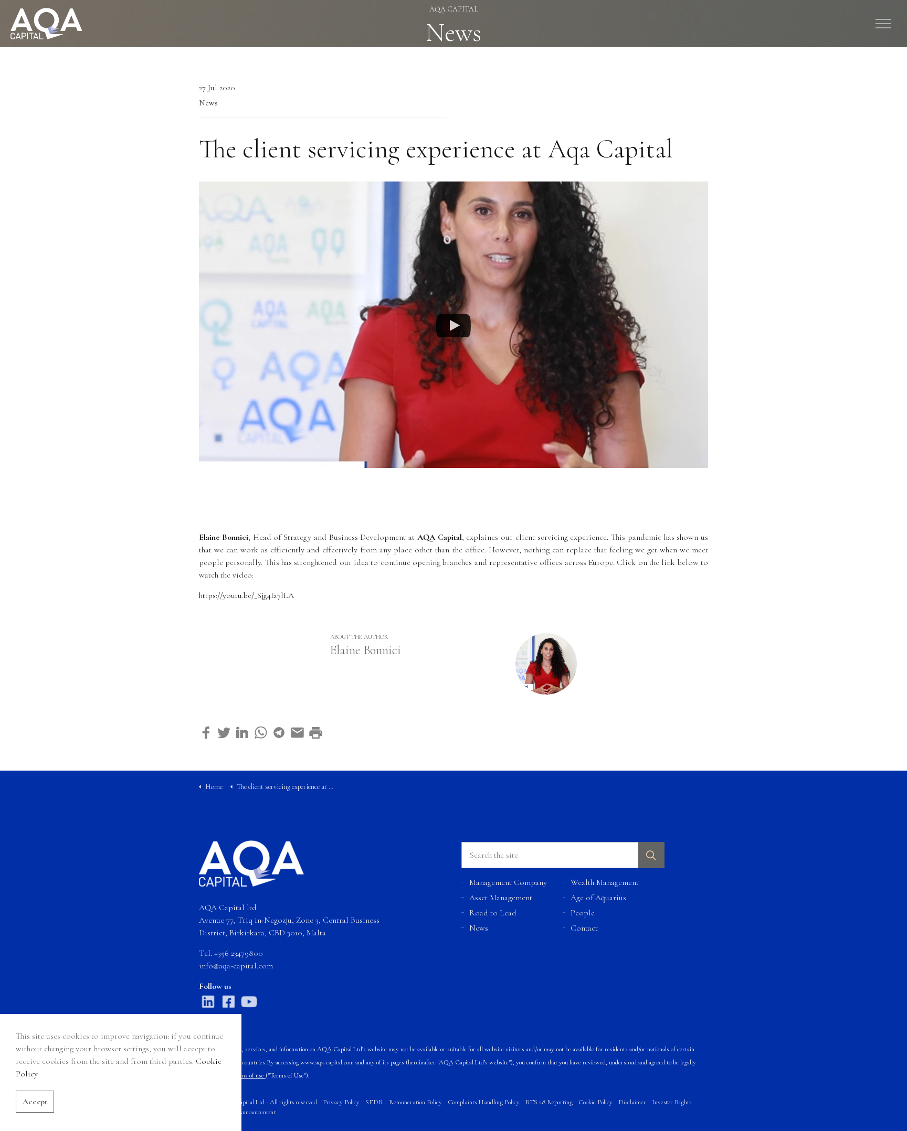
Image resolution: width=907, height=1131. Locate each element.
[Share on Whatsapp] (260, 732)
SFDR (374, 1102)
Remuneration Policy (415, 1102)
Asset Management (500, 897)
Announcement (257, 1112)
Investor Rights (671, 1102)
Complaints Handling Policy (484, 1102)
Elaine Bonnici (365, 650)
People (583, 913)
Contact (584, 928)
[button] (651, 855)
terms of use (248, 1075)
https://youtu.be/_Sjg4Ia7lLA (246, 595)
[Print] (315, 732)
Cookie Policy (595, 1102)
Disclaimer (632, 1102)
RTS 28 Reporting (549, 1102)
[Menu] (883, 23)
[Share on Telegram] (279, 732)
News (208, 103)
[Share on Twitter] (223, 732)
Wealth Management (605, 882)
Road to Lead (492, 913)
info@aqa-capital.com (236, 966)
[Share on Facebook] (205, 732)
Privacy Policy (341, 1102)
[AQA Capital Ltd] (46, 23)
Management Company (508, 882)
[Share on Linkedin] (242, 732)
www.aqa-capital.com (327, 1062)
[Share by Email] (297, 732)
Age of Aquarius (598, 897)
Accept (35, 1101)
